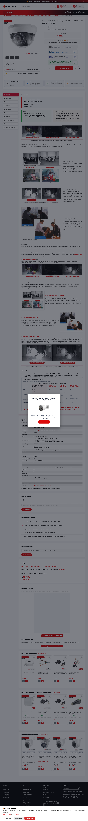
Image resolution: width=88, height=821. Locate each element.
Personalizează (18, 818)
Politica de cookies (7, 814)
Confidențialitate (15, 814)
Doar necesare (8, 818)
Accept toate (30, 818)
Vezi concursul (44, 422)
